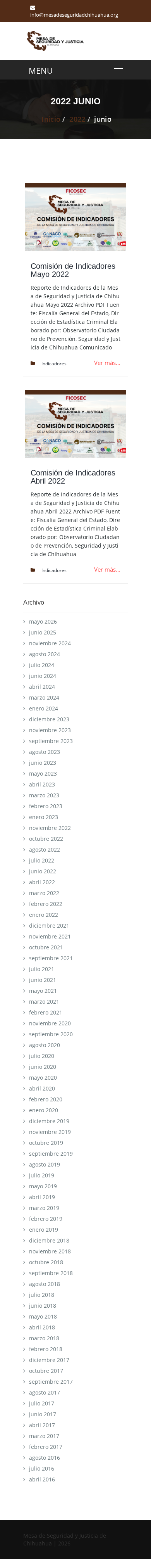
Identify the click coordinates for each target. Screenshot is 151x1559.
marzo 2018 (44, 1338)
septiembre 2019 (51, 1153)
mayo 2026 (43, 621)
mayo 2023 (43, 773)
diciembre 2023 (49, 719)
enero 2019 (43, 1229)
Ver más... (107, 362)
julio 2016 (41, 1468)
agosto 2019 (44, 1164)
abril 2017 (42, 1425)
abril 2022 (42, 882)
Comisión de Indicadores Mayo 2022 (73, 270)
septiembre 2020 (51, 1034)
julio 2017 (41, 1403)
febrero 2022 (45, 903)
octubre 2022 (46, 838)
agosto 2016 (44, 1457)
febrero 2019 (45, 1218)
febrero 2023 (45, 806)
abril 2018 (42, 1327)
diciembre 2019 (49, 1121)
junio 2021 (42, 979)
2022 (77, 119)
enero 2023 (43, 817)
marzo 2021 (44, 1001)
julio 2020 (41, 1055)
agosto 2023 (44, 751)
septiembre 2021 (51, 958)
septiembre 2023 (51, 741)
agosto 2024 (44, 654)
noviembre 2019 (50, 1132)
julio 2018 (41, 1294)
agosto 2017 (44, 1392)
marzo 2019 (44, 1208)
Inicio (50, 119)
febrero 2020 (45, 1099)
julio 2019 (41, 1175)
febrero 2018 (45, 1349)
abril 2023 (42, 784)
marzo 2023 (44, 795)
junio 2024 (42, 675)
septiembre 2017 (51, 1381)
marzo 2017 (44, 1436)
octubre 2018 (46, 1262)
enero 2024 (43, 708)
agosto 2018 (44, 1284)
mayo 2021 (43, 990)
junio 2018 (42, 1305)
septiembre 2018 (51, 1273)
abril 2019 (42, 1197)
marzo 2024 (44, 697)
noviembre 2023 (50, 730)
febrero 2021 (45, 1012)
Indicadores (54, 363)
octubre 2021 (46, 947)
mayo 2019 (43, 1186)
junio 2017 (42, 1414)
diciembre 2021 (49, 925)
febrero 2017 (45, 1446)
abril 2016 (42, 1479)
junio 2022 (42, 871)
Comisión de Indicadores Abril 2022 (73, 476)
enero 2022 (43, 914)
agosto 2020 (44, 1045)
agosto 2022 (44, 849)
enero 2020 (43, 1110)
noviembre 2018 (50, 1251)
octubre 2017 (46, 1370)
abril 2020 (42, 1088)
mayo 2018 (43, 1316)
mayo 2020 (43, 1077)
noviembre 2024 (50, 643)
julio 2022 (41, 860)
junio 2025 (42, 632)
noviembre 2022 (50, 827)
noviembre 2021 (50, 936)
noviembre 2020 (50, 1023)
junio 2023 (42, 762)
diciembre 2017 (49, 1360)
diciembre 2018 (49, 1240)
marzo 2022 (44, 893)
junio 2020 (42, 1066)
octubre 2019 (46, 1142)
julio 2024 (41, 665)
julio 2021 (41, 969)
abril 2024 (42, 686)
